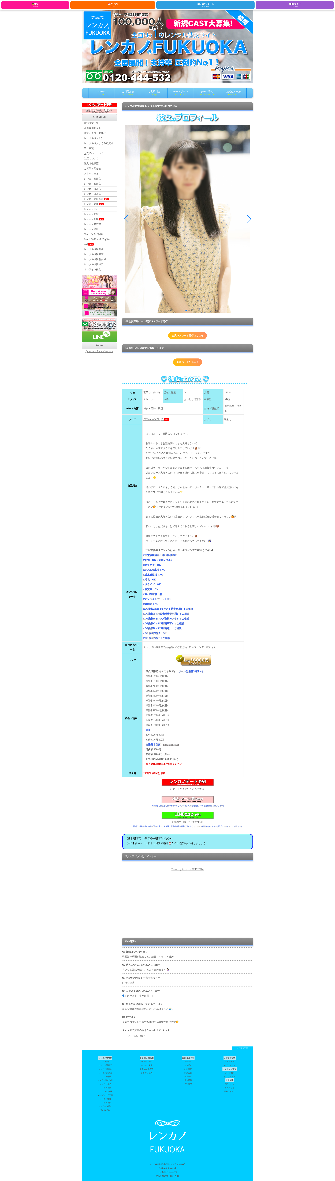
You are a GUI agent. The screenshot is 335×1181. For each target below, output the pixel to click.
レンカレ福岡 (146, 1073)
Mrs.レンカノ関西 (93, 234)
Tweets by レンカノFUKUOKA (188, 869)
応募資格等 (229, 1088)
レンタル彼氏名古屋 (95, 259)
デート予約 (207, 92)
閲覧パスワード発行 (95, 133)
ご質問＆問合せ (92, 168)
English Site (105, 1110)
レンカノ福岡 (91, 229)
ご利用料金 (154, 92)
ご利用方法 (128, 92)
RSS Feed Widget (187, 931)
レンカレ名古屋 (147, 1069)
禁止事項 (89, 148)
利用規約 (188, 1069)
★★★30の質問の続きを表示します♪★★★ (146, 1030)
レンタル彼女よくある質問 (98, 143)
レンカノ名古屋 (92, 224)
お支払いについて (93, 153)
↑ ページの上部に (134, 1036)
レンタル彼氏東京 (93, 254)
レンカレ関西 (146, 1061)
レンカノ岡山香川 (96, 199)
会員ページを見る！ (188, 362)
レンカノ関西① (92, 178)
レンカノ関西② (92, 183)
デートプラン (180, 92)
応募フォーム (229, 1091)
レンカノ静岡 (93, 204)
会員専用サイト (92, 128)
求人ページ (229, 1084)
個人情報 (188, 1080)
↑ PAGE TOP (242, 1048)
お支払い (188, 1065)
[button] (186, 310)
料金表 (188, 1061)
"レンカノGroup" (177, 1164)
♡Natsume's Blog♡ (153, 419)
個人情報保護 (91, 163)
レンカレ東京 (146, 1065)
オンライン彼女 (92, 269)
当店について (91, 158)
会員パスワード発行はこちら (187, 335)
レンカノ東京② (92, 194)
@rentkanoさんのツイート (99, 351)
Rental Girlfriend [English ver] (97, 242)
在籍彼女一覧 (91, 123)
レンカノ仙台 (91, 209)
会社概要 (188, 1084)
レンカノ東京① (92, 189)
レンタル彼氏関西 (93, 249)
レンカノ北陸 (91, 214)
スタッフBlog (91, 173)
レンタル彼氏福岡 (93, 264)
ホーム (101, 92)
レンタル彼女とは (93, 138)
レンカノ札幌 (93, 219)
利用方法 (188, 1073)
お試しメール (233, 92)
